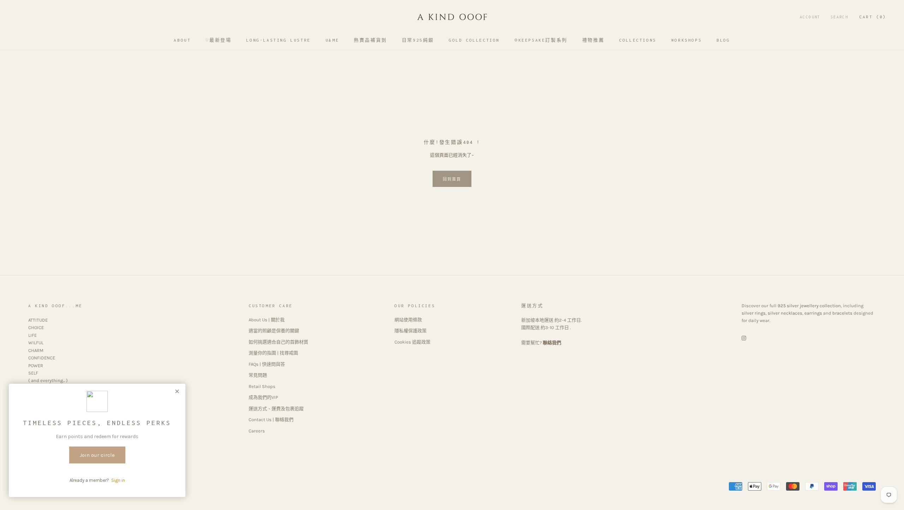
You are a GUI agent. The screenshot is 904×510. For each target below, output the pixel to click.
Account (810, 17)
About (182, 40)
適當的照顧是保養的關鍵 (274, 330)
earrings (813, 313)
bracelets (842, 313)
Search (839, 17)
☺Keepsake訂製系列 (541, 40)
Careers (257, 430)
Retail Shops (262, 386)
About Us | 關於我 (267, 319)
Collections (637, 40)
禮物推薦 (593, 40)
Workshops (686, 40)
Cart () (872, 16)
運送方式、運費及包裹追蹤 (276, 408)
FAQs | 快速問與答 (267, 364)
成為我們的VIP (263, 397)
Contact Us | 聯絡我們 (271, 419)
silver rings (754, 313)
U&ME (332, 40)
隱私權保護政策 (410, 330)
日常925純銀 (418, 40)
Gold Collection (474, 40)
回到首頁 (452, 179)
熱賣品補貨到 (370, 40)
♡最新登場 (218, 40)
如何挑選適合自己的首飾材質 (278, 342)
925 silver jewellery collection (809, 305)
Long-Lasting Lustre (278, 40)
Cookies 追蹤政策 (412, 342)
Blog (723, 40)
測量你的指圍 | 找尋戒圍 (273, 353)
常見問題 (258, 375)
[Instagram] (744, 337)
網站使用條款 (408, 319)
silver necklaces (785, 313)
